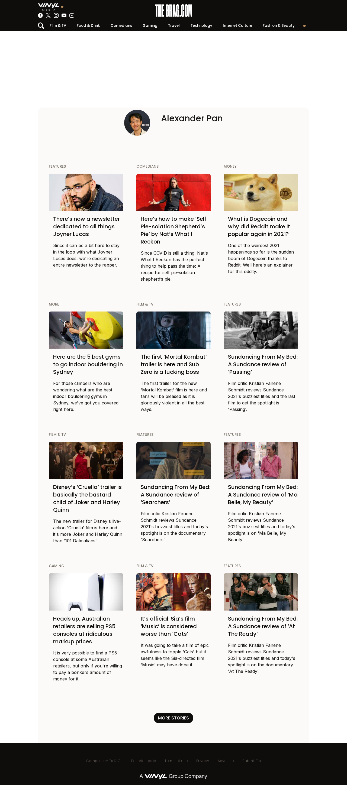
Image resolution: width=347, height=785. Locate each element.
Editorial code (143, 760)
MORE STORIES (173, 718)
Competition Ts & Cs (104, 760)
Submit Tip (251, 760)
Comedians (121, 25)
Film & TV (58, 25)
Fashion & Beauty (279, 25)
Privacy (202, 760)
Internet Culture (237, 25)
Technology (201, 25)
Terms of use (176, 760)
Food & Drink (88, 25)
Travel (174, 25)
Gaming (150, 25)
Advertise (226, 760)
